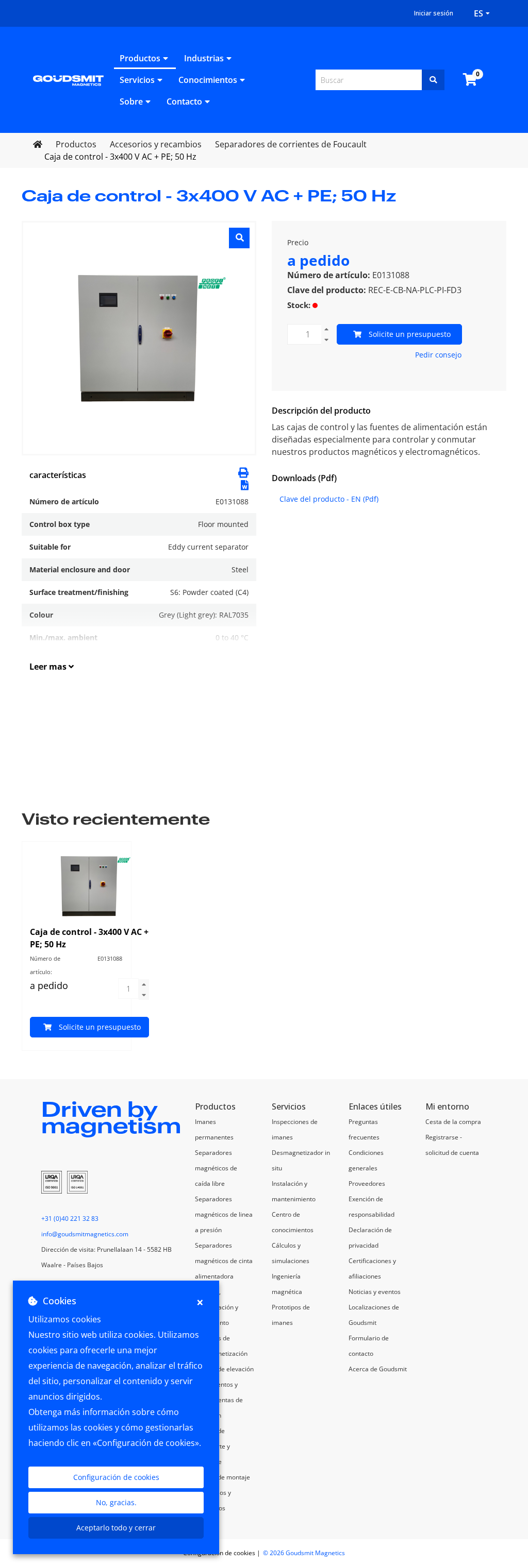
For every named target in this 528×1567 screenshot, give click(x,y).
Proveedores (367, 1183)
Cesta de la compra (453, 1121)
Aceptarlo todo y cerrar (116, 1527)
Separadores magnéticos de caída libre (216, 1168)
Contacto (184, 101)
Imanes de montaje (222, 1477)
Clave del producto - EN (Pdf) (328, 499)
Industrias (204, 58)
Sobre (131, 101)
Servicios (137, 80)
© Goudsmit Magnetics (304, 1552)
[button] (245, 484)
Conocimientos (207, 80)
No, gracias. (116, 1502)
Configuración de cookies (116, 1477)
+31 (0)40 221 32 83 (69, 1218)
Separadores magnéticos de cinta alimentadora (224, 1261)
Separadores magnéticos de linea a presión (224, 1214)
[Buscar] (433, 80)
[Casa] (68, 80)
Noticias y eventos (375, 1291)
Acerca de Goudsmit (378, 1369)
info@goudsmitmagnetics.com (84, 1234)
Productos (140, 58)
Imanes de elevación (224, 1369)
